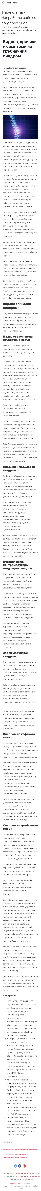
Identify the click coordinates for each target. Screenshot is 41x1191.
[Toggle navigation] (36, 3)
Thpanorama (11, 3)
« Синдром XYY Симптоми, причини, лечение (20, 1149)
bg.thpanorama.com (17, 1184)
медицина (8, 1142)
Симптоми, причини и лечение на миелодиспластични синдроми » (15, 1156)
